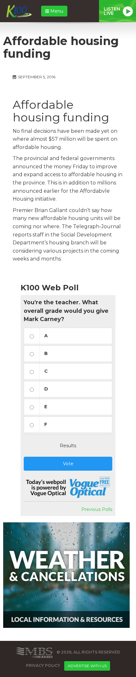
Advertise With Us (87, 665)
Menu (56, 11)
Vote (68, 464)
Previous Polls (96, 509)
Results (68, 445)
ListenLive (112, 11)
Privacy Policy (43, 665)
